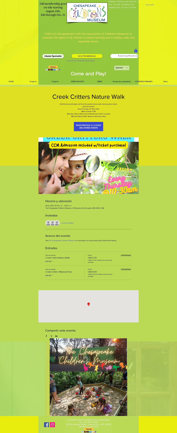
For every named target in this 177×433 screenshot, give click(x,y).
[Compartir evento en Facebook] (46, 336)
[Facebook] (46, 424)
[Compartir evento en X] (51, 336)
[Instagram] (52, 424)
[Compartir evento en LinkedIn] (56, 336)
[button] (136, 50)
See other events (88, 128)
